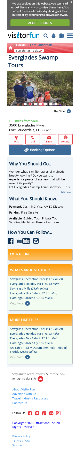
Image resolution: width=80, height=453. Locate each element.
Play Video (60, 111)
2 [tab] (30, 104)
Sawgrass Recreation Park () (36, 279)
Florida (21, 45)
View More (17, 303)
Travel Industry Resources (30, 398)
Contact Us (19, 403)
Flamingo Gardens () (31, 298)
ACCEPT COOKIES (40, 23)
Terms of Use (21, 441)
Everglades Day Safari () (33, 293)
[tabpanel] (40, 88)
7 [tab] (56, 104)
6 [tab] (50, 104)
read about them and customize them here (39, 5)
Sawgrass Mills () (29, 288)
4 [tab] (40, 104)
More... (66, 192)
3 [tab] (35, 104)
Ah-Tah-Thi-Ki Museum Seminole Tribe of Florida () (38, 349)
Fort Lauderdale (41, 45)
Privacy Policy (21, 436)
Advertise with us (24, 394)
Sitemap (18, 445)
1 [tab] (25, 104)
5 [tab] (45, 104)
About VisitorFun (23, 389)
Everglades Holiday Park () (35, 284)
